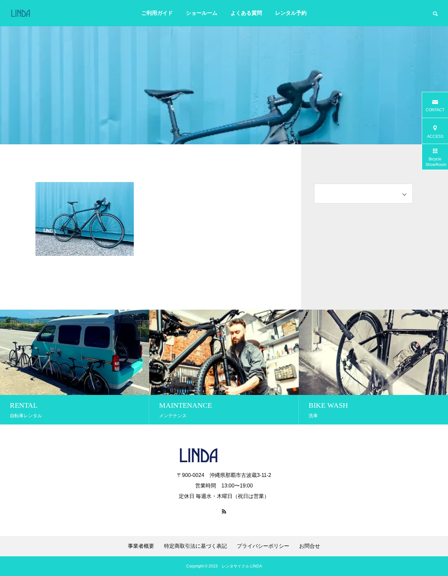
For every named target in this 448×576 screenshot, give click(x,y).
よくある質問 (246, 13)
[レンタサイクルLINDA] (33, 13)
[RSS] (224, 511)
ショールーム (201, 13)
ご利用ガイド (157, 13)
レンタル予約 (291, 13)
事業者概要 (141, 546)
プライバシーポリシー (263, 546)
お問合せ (309, 546)
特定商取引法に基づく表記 (195, 546)
